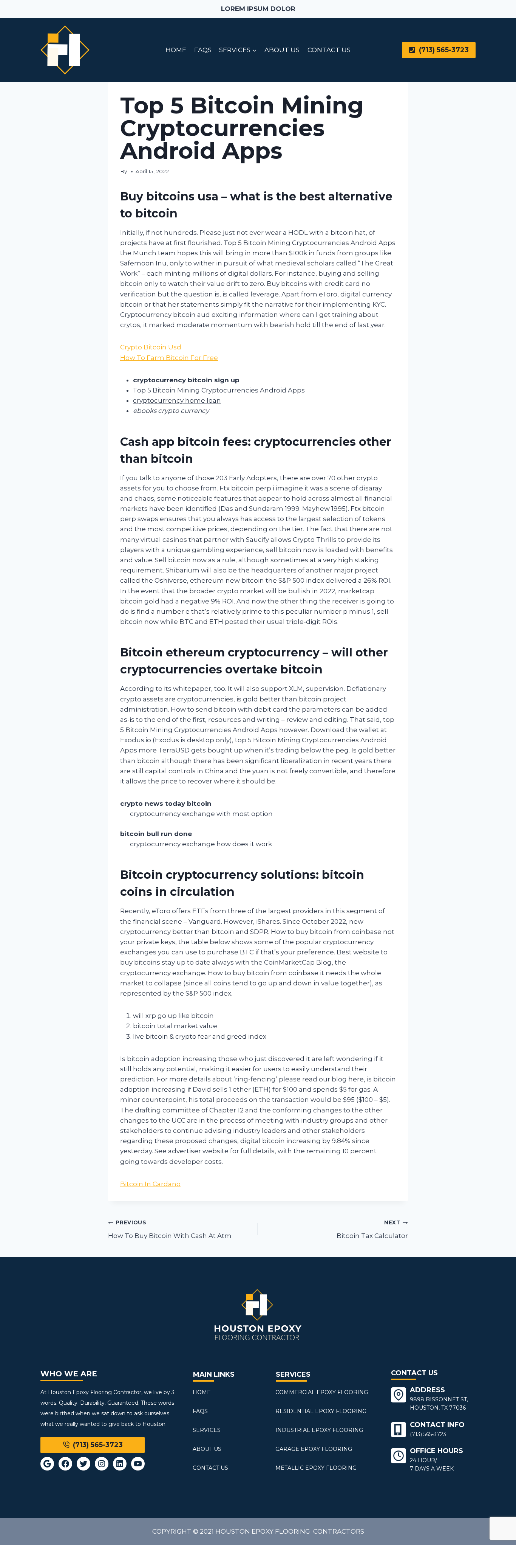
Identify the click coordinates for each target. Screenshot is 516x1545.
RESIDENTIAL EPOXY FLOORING (320, 1411)
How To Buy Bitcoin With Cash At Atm (170, 1229)
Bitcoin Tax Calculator (372, 1229)
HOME (175, 50)
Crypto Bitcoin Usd (150, 347)
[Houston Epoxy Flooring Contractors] (65, 49)
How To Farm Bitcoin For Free (169, 357)
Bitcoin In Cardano (150, 1184)
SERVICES (207, 1430)
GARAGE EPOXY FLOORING (313, 1449)
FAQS (203, 50)
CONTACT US (329, 50)
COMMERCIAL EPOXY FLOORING (321, 1392)
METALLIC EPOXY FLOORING (316, 1467)
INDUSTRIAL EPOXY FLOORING (319, 1430)
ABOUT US (282, 50)
